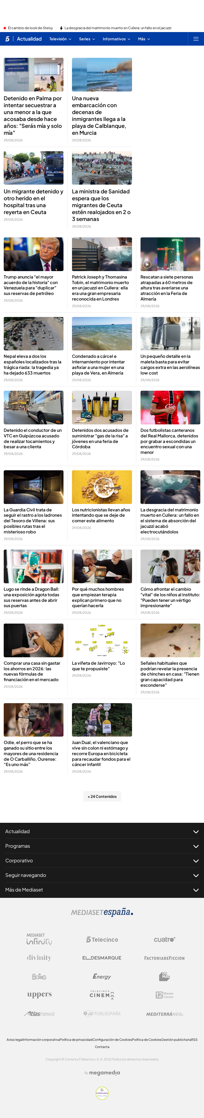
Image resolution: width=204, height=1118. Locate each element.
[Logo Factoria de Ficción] (164, 958)
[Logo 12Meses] (164, 995)
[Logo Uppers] (39, 995)
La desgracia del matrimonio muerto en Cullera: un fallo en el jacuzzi (118, 28)
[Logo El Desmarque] (102, 958)
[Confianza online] (102, 1098)
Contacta (102, 1047)
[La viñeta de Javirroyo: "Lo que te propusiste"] (102, 640)
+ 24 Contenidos (102, 796)
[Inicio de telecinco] (7, 38)
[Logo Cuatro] (164, 939)
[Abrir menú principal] (196, 38)
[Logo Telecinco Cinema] (102, 995)
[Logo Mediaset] (102, 915)
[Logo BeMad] (164, 976)
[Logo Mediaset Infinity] (39, 939)
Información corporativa (41, 1040)
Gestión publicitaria (176, 1040)
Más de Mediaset (24, 889)
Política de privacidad (76, 1040)
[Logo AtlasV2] (39, 1013)
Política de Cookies (146, 1040)
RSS (194, 1040)
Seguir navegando (25, 875)
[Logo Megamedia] (105, 1073)
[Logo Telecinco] (102, 939)
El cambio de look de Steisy (30, 28)
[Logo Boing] (39, 976)
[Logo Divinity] (39, 958)
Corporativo (19, 860)
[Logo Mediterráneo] (164, 1014)
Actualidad (29, 38)
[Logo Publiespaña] (102, 1013)
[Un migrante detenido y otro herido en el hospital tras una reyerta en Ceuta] (33, 168)
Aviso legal (15, 1040)
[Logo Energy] (102, 976)
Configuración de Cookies (112, 1040)
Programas (17, 846)
